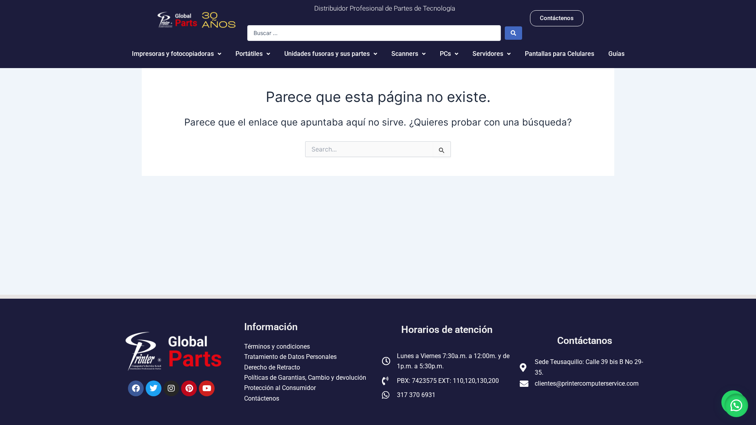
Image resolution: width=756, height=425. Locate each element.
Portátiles (249, 53)
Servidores (487, 53)
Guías (616, 53)
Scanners (404, 53)
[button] (736, 405)
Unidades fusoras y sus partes (327, 53)
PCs (445, 53)
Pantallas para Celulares (559, 53)
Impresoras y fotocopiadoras (173, 53)
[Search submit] (513, 33)
